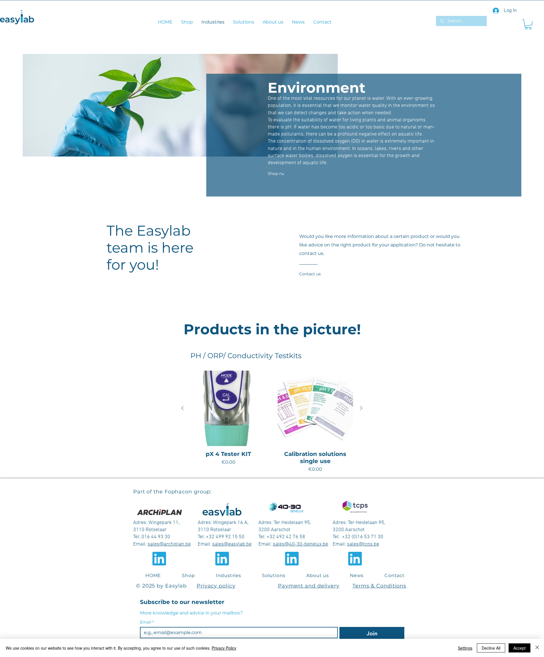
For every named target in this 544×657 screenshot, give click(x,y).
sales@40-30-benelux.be (300, 544)
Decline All (491, 648)
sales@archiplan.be (169, 544)
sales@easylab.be (232, 544)
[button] (528, 24)
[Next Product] (361, 408)
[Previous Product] (182, 408)
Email (147, 622)
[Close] (537, 647)
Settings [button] (465, 648)
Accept (519, 648)
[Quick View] (228, 408)
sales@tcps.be (363, 544)
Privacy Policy (224, 648)
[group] (272, 421)
